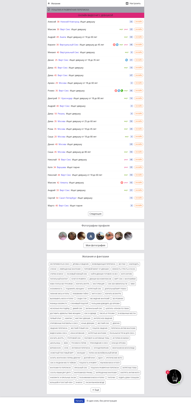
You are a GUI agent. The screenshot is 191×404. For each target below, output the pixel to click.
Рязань (61, 113)
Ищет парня (73, 167)
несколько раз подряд (59, 308)
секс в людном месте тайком (63, 363)
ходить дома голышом (129, 377)
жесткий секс (103, 323)
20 (55, 136)
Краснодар (67, 98)
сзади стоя (82, 299)
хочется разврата (78, 279)
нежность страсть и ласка (123, 269)
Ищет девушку (87, 21)
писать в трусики (107, 313)
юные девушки (87, 323)
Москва (63, 83)
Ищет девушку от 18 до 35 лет (85, 60)
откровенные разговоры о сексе (64, 323)
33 (57, 190)
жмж (66, 343)
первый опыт (55, 318)
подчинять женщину (75, 289)
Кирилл (51, 44)
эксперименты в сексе (60, 264)
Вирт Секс (65, 29)
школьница (55, 343)
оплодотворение (101, 348)
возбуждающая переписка (103, 264)
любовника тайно (80, 294)
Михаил (52, 52)
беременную (55, 348)
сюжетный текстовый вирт (62, 353)
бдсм (100, 358)
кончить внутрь (57, 338)
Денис (51, 60)
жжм (133, 284)
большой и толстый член (61, 382)
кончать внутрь (83, 284)
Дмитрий (52, 98)
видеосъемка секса (58, 333)
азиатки (68, 318)
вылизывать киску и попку (61, 299)
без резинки (118, 299)
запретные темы (129, 368)
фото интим (126, 274)
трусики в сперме (78, 343)
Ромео (51, 90)
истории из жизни (121, 338)
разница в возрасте (58, 303)
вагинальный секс (94, 308)
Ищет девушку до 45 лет (92, 44)
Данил (51, 144)
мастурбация (98, 284)
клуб (66, 348)
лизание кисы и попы (59, 294)
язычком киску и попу (110, 363)
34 (55, 167)
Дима (50, 67)
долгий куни (89, 358)
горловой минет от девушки (96, 269)
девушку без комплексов (100, 279)
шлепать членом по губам (117, 308)
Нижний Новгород (69, 21)
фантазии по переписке (60, 368)
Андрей (51, 37)
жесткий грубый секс (80, 328)
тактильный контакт (59, 279)
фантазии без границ (83, 373)
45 (55, 67)
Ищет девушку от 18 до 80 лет (89, 98)
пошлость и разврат (88, 363)
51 (59, 98)
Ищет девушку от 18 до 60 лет (82, 37)
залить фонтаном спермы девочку (65, 358)
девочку (116, 323)
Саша (50, 136)
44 (59, 174)
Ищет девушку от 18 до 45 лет (81, 129)
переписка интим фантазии (123, 328)
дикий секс (78, 308)
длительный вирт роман (115, 289)
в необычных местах (127, 313)
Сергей (51, 197)
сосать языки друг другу (60, 373)
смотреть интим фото (130, 373)
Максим (52, 29)
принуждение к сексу (99, 343)
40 (58, 52)
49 (57, 37)
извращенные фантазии (70, 269)
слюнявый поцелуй (79, 303)
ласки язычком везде (95, 382)
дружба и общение (81, 264)
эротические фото (114, 358)
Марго (51, 205)
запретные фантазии (97, 333)
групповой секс (74, 338)
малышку (81, 353)
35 (56, 90)
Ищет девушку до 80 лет (78, 152)
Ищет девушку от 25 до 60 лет (81, 121)
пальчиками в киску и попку (91, 377)
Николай (52, 159)
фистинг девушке (82, 318)
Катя (50, 167)
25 (56, 60)
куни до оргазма (118, 343)
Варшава (61, 167)
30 (58, 29)
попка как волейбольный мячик (103, 353)
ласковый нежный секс (77, 274)
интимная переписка (81, 348)
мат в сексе (97, 294)
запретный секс (94, 289)
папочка (111, 377)
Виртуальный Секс (69, 44)
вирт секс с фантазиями (125, 279)
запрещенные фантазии (106, 373)
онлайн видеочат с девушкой (95, 15)
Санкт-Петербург (68, 197)
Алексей (52, 21)
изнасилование (77, 333)
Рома (50, 129)
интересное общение (103, 318)
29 (56, 83)
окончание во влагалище (123, 348)
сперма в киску (56, 274)
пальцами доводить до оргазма (105, 303)
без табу (122, 264)
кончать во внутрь (113, 294)
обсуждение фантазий (99, 299)
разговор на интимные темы (96, 338)
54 (57, 197)
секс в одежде (90, 313)
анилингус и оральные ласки (63, 377)
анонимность (56, 289)
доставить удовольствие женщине (65, 313)
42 (58, 182)
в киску (79, 382)
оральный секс (80, 368)
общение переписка (58, 328)
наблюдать (134, 264)
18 (55, 113)
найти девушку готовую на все (104, 274)
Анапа (63, 37)
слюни (53, 269)
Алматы (64, 182)
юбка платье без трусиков (61, 284)
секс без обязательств (117, 284)
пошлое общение (100, 328)
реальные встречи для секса (122, 333)
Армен (51, 83)
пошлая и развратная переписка (105, 368)
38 (58, 21)
